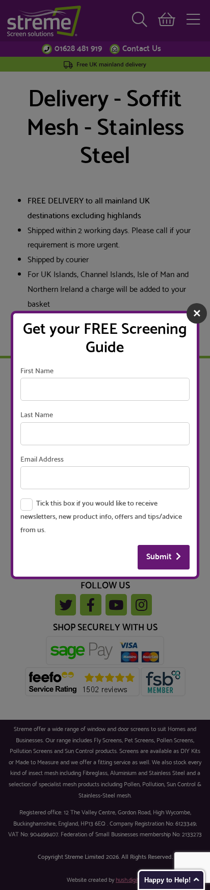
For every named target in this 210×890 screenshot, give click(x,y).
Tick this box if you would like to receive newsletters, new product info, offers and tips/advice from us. (101, 517)
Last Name (36, 415)
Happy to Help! (167, 880)
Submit (159, 557)
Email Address (42, 460)
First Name (37, 371)
